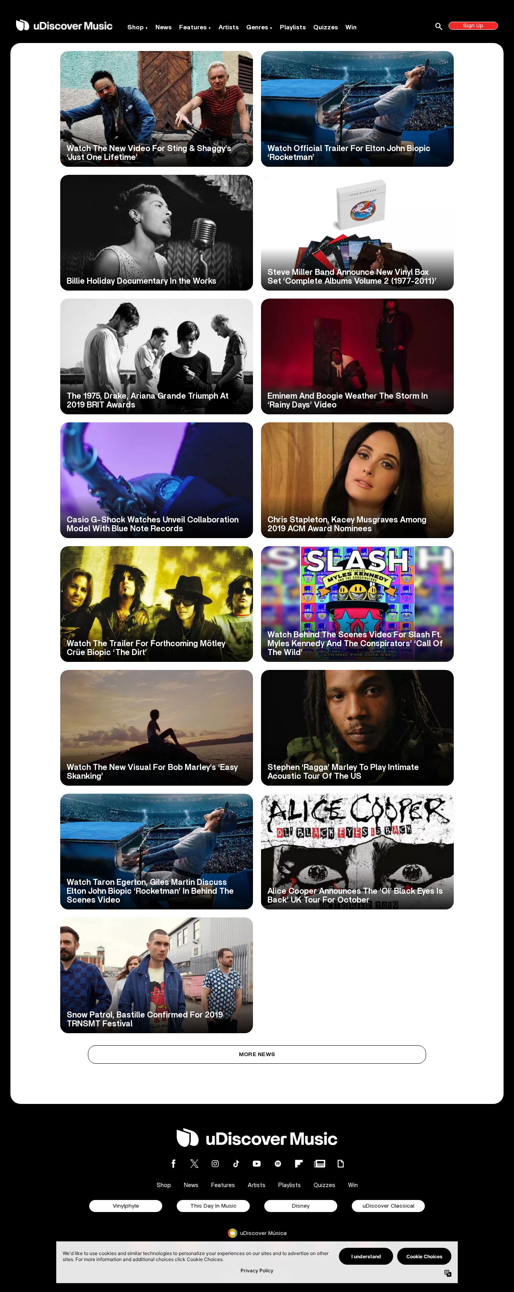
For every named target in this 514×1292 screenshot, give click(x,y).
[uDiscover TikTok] (236, 1163)
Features (193, 27)
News (163, 27)
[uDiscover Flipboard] (298, 1163)
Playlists (293, 27)
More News (257, 1054)
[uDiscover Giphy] (340, 1163)
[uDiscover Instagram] (215, 1163)
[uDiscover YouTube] (257, 1163)
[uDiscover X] (194, 1163)
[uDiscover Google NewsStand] (319, 1163)
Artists (228, 27)
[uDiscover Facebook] (173, 1163)
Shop (135, 27)
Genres (257, 27)
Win (351, 27)
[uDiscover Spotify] (278, 1163)
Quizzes (325, 27)
